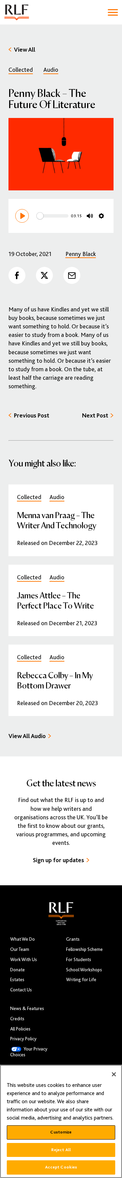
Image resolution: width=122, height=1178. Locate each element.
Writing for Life (81, 980)
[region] (61, 1121)
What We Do (22, 939)
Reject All (61, 1150)
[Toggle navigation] (113, 12)
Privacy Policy (23, 1039)
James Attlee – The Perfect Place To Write (55, 600)
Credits (17, 1019)
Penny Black (80, 254)
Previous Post (31, 415)
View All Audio (27, 736)
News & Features (27, 1008)
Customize (61, 1132)
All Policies (20, 1029)
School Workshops (84, 970)
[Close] (113, 1074)
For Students (78, 959)
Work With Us (23, 959)
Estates (17, 980)
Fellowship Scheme (84, 949)
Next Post (95, 415)
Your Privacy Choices (28, 1052)
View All (24, 49)
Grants (73, 939)
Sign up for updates (58, 860)
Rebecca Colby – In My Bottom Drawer (55, 680)
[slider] (52, 215)
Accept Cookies (61, 1167)
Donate (17, 970)
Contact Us (21, 990)
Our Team (19, 949)
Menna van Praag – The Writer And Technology (56, 520)
